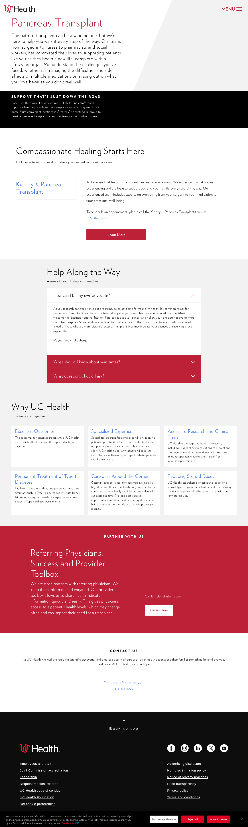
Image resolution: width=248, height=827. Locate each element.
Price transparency (181, 784)
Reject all (193, 819)
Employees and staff (35, 764)
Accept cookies (218, 819)
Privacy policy (178, 790)
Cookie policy (69, 823)
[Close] (242, 818)
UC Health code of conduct (40, 790)
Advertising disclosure (184, 764)
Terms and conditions (183, 797)
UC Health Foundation (37, 797)
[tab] (46, 187)
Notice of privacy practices (187, 777)
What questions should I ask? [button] (78, 376)
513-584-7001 (96, 218)
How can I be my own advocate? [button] (81, 295)
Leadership (28, 777)
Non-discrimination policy (186, 770)
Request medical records (39, 784)
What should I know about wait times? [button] (86, 361)
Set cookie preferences (164, 819)
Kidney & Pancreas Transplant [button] (40, 188)
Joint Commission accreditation (44, 770)
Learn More (116, 234)
